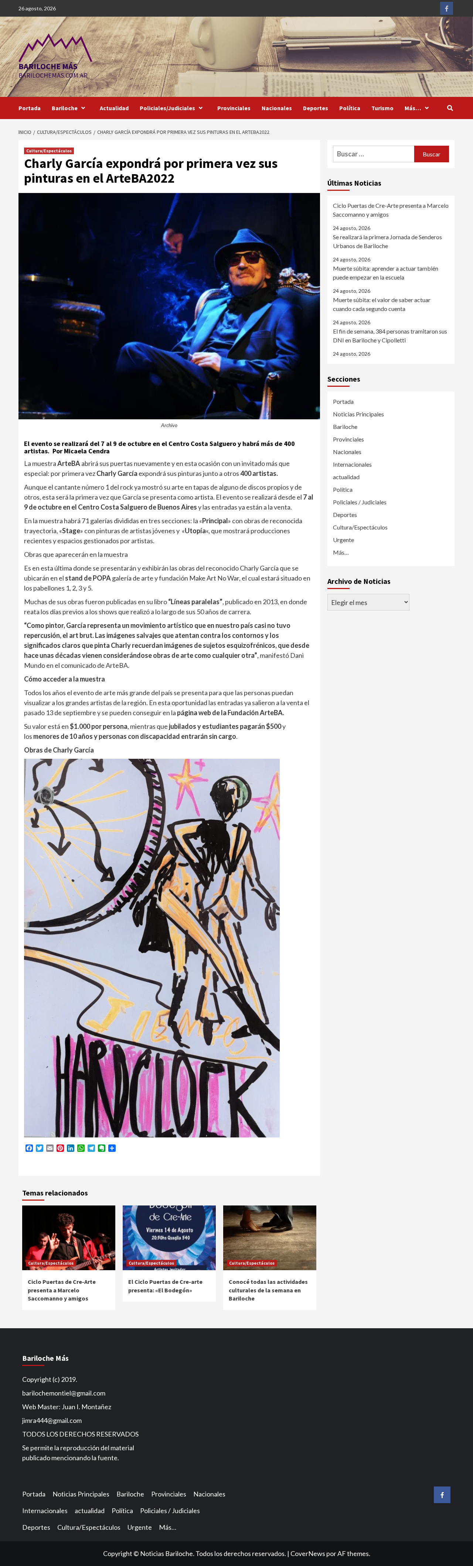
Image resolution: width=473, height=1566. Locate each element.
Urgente (343, 539)
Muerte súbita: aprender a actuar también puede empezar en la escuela (385, 273)
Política (349, 108)
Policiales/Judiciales (167, 108)
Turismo (382, 108)
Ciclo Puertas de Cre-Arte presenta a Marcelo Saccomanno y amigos (62, 1290)
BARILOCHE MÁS (48, 66)
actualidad (346, 476)
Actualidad (114, 108)
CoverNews (307, 1553)
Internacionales (352, 464)
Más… (413, 108)
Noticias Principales (358, 413)
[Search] (450, 108)
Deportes (315, 108)
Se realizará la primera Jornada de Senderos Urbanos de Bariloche (387, 241)
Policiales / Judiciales (360, 501)
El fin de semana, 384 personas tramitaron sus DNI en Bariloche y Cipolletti (390, 336)
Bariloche (65, 108)
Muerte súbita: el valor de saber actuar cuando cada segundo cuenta (382, 304)
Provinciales (234, 108)
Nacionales (277, 108)
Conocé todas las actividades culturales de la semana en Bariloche (268, 1290)
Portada (29, 108)
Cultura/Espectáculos (49, 150)
